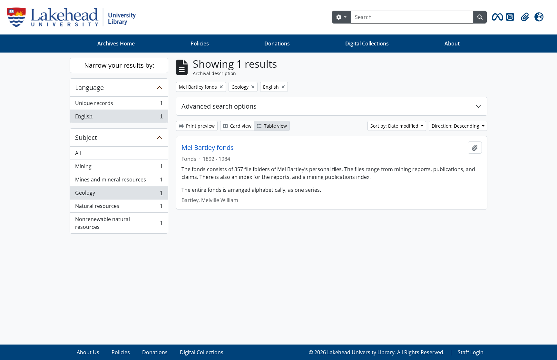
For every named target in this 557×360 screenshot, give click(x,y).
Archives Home (116, 43)
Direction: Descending (456, 126)
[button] (496, 17)
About (452, 43)
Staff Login (471, 352)
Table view (275, 126)
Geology (119, 194)
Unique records (119, 105)
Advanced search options (219, 106)
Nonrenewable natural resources (119, 223)
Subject (86, 137)
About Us (88, 352)
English (119, 118)
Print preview (200, 126)
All (78, 153)
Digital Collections (367, 43)
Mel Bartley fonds (207, 147)
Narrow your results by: (119, 65)
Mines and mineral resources (119, 181)
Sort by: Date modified (395, 126)
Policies (200, 43)
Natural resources (119, 207)
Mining (119, 168)
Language (89, 87)
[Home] (74, 17)
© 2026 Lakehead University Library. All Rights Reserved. (377, 352)
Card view (240, 126)
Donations (277, 43)
